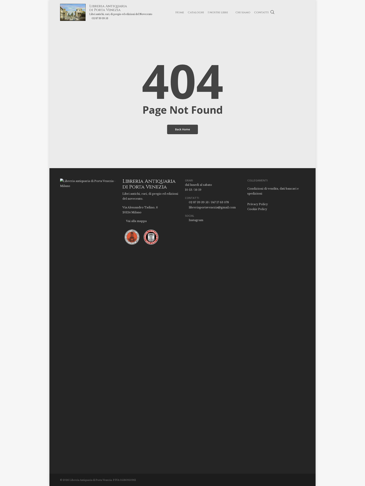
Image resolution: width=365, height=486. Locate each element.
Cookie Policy (257, 209)
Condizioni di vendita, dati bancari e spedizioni (273, 191)
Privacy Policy (257, 204)
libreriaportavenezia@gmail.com (212, 207)
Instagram (195, 220)
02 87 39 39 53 (100, 18)
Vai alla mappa (136, 221)
